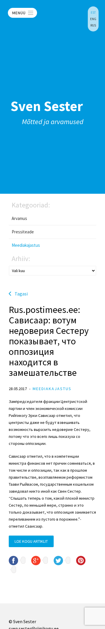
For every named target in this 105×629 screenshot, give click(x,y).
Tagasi (21, 294)
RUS (93, 25)
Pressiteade (23, 232)
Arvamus (19, 218)
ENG (93, 19)
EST (93, 12)
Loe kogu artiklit (31, 541)
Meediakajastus (26, 245)
